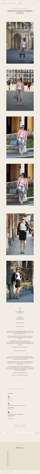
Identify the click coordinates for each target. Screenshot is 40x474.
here (32, 331)
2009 (8, 466)
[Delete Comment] (20, 400)
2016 (8, 456)
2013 (8, 460)
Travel (14, 3)
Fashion (6, 3)
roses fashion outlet (24, 8)
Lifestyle (10, 3)
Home (2, 3)
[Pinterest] (32, 3)
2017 (8, 455)
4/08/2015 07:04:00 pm (10, 416)
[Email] (36, 3)
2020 (8, 451)
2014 (8, 459)
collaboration (14, 8)
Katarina (9, 397)
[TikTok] (34, 3)
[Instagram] (30, 3)
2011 (8, 463)
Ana (20, 3)
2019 (8, 452)
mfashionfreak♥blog (11, 407)
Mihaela (9, 404)
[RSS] (37, 3)
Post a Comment (10, 418)
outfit (19, 8)
